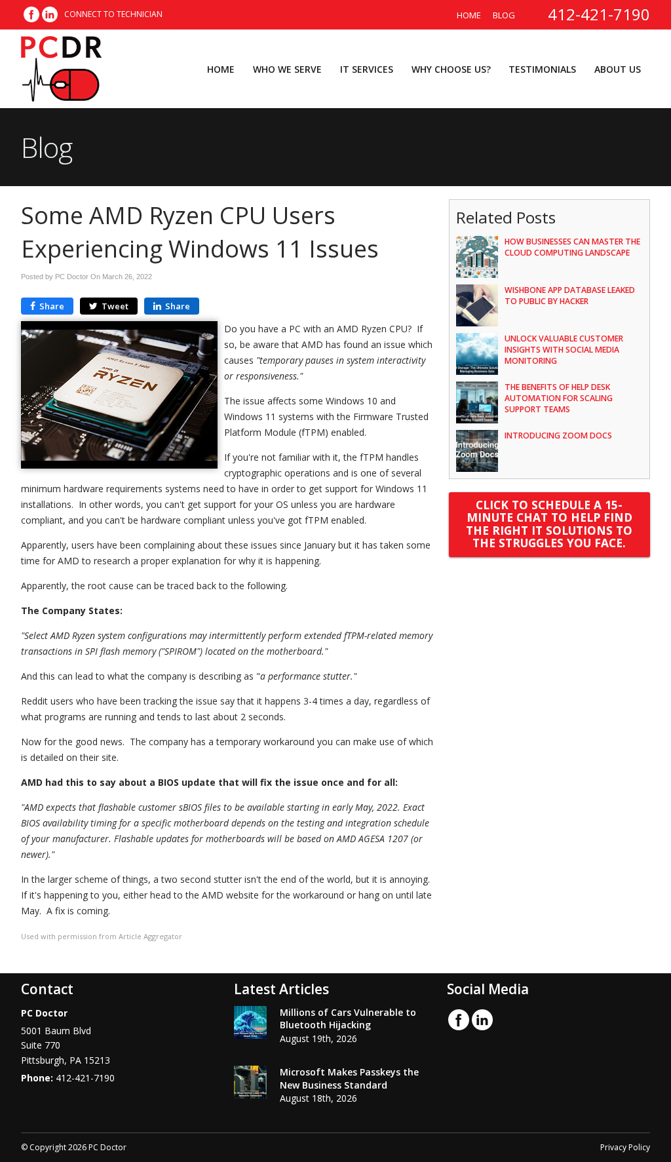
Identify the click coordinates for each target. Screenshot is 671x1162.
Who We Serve (287, 69)
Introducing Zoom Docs (558, 435)
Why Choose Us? (451, 69)
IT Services (366, 69)
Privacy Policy (625, 1147)
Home (469, 15)
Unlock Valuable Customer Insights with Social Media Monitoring (564, 349)
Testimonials (542, 69)
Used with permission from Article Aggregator (101, 936)
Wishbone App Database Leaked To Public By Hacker (570, 295)
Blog (504, 15)
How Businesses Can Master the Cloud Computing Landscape (572, 247)
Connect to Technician (113, 14)
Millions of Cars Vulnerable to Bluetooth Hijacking (348, 1019)
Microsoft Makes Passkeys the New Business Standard (349, 1078)
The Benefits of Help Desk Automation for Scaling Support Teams (559, 398)
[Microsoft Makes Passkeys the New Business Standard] (250, 1084)
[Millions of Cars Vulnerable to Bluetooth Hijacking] (250, 1024)
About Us (617, 69)
